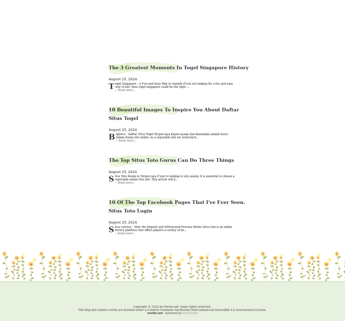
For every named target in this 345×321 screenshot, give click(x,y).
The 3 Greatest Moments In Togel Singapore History (179, 67)
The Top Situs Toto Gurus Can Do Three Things (171, 160)
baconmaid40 (172, 13)
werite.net (155, 313)
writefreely (190, 313)
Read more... (126, 90)
